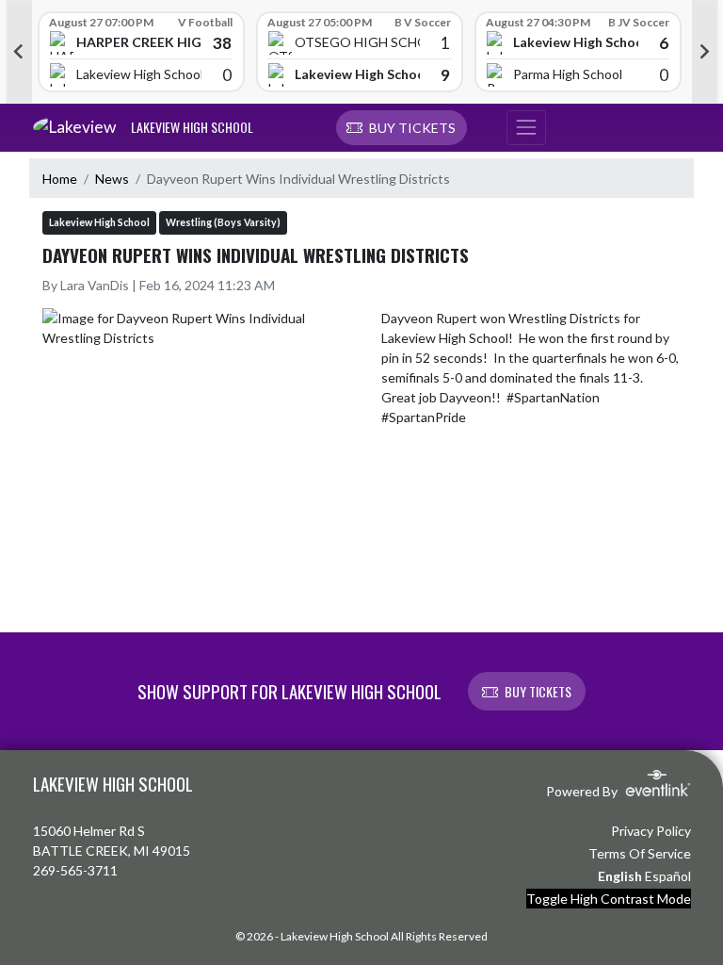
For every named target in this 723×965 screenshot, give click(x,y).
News (112, 179)
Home (59, 179)
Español (668, 876)
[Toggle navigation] (526, 128)
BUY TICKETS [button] (538, 691)
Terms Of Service (639, 853)
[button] (401, 128)
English (620, 876)
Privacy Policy (651, 831)
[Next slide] (705, 52)
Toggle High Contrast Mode (608, 899)
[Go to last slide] (19, 52)
